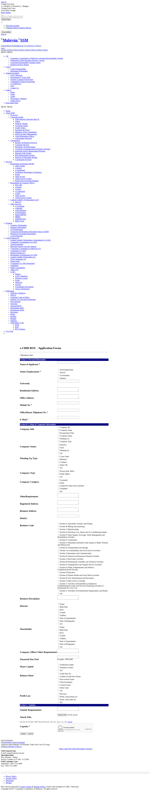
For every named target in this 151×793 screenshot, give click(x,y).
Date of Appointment (68, 618)
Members (63, 459)
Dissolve (63, 445)
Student (63, 378)
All (61, 453)
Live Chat (9, 331)
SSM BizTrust (20, 219)
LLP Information (16, 230)
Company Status (66, 436)
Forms (17, 174)
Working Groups (21, 278)
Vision (17, 121)
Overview (14, 115)
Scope (17, 280)
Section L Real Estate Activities (71, 559)
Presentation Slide (17, 308)
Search (3, 48)
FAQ (12, 86)
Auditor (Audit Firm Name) (70, 676)
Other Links (63, 749)
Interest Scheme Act (17, 253)
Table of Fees (20, 177)
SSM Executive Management (26, 134)
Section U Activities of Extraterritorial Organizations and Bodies (84, 591)
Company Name (66, 430)
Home (8, 111)
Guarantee (64, 480)
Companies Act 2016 (18, 251)
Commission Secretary (23, 160)
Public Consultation (17, 268)
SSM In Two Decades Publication (23, 299)
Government (64, 375)
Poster (12, 314)
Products (9, 223)
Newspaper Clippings (18, 99)
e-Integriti (18, 208)
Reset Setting (6, 13)
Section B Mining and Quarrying (72, 526)
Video (12, 94)
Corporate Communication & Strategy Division (32, 149)
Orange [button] (13, 10)
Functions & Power (22, 130)
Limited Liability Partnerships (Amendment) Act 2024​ (30, 240)
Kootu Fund (14, 261)
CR (7, 56)
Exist (62, 448)
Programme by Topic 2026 (20, 77)
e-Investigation (20, 210)
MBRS (17, 217)
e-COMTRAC (15, 84)
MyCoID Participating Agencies (80, 749)
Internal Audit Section (23, 153)
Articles (18, 285)
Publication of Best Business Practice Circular (27, 60)
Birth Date (64, 607)
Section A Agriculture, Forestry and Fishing (76, 524)
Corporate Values (21, 126)
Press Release (15, 302)
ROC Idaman (20, 329)
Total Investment (66, 682)
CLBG (17, 194)
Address (63, 615)
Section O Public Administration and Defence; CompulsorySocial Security (76, 568)
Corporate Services (22, 145)
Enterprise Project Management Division (30, 151)
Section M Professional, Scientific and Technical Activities (81, 562)
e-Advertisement (16, 236)
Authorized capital (67, 665)
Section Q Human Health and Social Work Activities (79, 575)
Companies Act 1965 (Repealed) (22, 263)
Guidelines (14, 266)
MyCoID (18, 185)
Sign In (3, 2)
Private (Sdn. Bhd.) (67, 471)
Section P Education (67, 572)
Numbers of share (66, 668)
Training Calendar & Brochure (21, 80)
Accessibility (6, 32)
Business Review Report (19, 65)
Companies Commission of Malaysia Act (25, 249)
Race (62, 610)
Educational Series (17, 310)
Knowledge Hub (12, 103)
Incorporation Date (67, 433)
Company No (65, 427)
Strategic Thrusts (21, 124)
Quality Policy (20, 128)
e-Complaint (19, 206)
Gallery (8, 90)
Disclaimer (10, 781)
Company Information (18, 225)
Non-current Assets (67, 679)
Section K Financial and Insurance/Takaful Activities (79, 556)
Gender (62, 613)
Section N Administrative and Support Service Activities (81, 565)
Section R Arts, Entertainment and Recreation (77, 578)
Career (8, 67)
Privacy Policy (11, 776)
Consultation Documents (24, 287)
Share (62, 483)
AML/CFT (14, 270)
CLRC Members (21, 276)
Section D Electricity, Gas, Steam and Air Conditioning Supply (83, 532)
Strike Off (63, 465)
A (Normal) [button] (15, 6)
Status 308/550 (20, 215)
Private (62, 373)
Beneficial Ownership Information (23, 234)
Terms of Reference (22, 289)
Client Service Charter (23, 179)
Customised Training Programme (22, 82)
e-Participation (20, 213)
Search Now (6, 19)
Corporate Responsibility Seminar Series (25, 63)
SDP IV (13, 295)
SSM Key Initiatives (17, 293)
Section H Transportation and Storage (74, 548)
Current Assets (65, 685)
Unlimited (63, 489)
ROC (17, 327)
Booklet (13, 316)
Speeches (13, 304)
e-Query (18, 189)
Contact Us (14, 88)
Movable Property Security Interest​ (23, 246)
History (18, 274)
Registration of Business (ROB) (22, 164)
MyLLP (18, 202)
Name (62, 604)
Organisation (15, 141)
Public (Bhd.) (65, 474)
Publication (10, 291)
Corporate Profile (16, 117)
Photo (12, 92)
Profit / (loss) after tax (68, 700)
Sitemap (9, 783)
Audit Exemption (16, 244)
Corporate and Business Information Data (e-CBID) (29, 232)
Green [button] (3, 10)
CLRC (12, 272)
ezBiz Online (20, 166)
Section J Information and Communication (75, 553)
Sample (70, 722)
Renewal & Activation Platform (27, 181)
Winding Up (64, 439)
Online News (15, 101)
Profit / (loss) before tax (68, 697)
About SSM (10, 113)
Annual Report (15, 306)
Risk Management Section (25, 155)
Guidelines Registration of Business (28, 172)
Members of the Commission (26, 132)
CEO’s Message (16, 75)
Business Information (18, 227)
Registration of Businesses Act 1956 (23, 255)
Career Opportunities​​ (18, 69)
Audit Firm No (65, 674)
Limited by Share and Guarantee (72, 486)
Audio (12, 96)
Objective (18, 283)
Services (9, 162)
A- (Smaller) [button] (6, 6)
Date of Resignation (67, 621)
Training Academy (12, 73)
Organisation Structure (23, 138)
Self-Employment (66, 370)
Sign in (3, 34)
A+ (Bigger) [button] (24, 6)
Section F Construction (68, 540)
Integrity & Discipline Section (26, 157)
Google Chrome (25, 787)
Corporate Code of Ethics (19, 297)
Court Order (64, 457)
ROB (17, 325)
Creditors (63, 462)
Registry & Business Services (26, 143)
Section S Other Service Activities (72, 581)
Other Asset (64, 688)
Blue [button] (8, 10)
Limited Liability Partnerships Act (23, 257)
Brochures (14, 312)
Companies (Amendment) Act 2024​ (23, 242)
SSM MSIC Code (17, 323)
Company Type (65, 441)
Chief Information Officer (24, 136)
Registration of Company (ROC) (22, 183)
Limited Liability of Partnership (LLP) (24, 200)
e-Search (18, 168)
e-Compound (20, 170)
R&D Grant (19, 221)
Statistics (13, 321)
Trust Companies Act (18, 259)
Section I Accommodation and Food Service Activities (80, 551)
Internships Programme (19, 71)
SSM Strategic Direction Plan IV (27, 119)
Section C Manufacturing (69, 529)
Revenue (63, 694)
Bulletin (13, 319)
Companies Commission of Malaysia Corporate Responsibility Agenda (36, 58)
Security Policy (11, 778)
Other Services (15, 204)
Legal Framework (12, 238)
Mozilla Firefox (40, 787)
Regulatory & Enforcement (25, 147)
